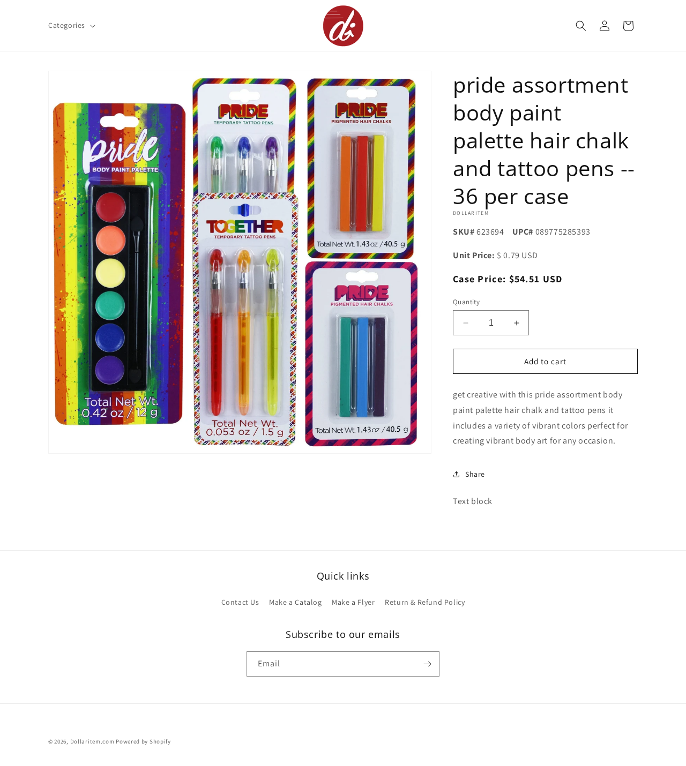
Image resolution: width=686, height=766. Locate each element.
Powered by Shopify (143, 741)
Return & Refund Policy (425, 602)
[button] (71, 25)
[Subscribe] (427, 664)
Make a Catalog (295, 602)
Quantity (466, 301)
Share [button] (475, 474)
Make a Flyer (353, 602)
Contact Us (240, 602)
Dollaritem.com (92, 741)
